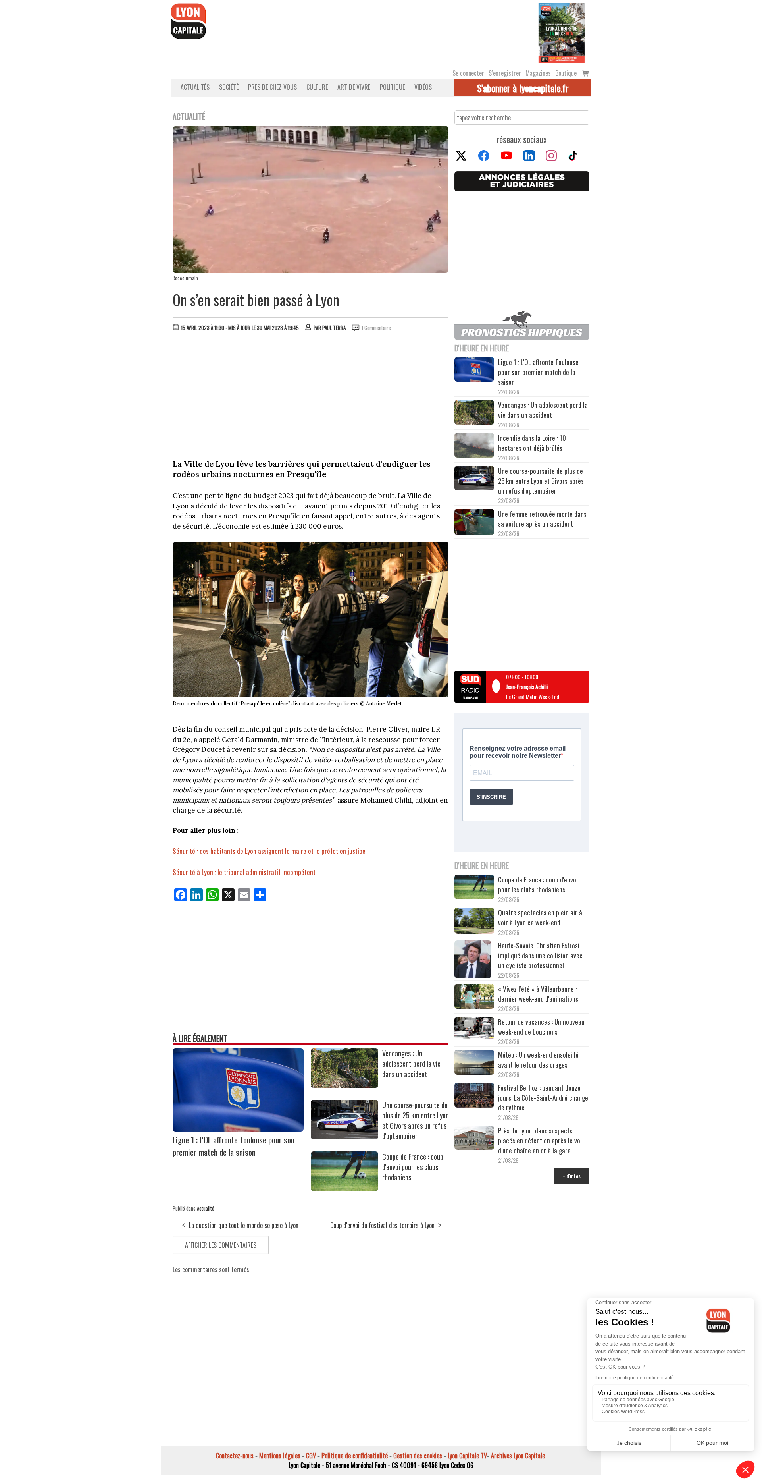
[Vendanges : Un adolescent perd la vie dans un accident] (344, 1085)
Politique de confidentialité (354, 1455)
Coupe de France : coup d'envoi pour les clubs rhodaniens (412, 1166)
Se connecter (468, 73)
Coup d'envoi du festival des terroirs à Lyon (382, 1225)
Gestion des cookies (417, 1455)
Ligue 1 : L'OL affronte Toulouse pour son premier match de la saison (233, 1145)
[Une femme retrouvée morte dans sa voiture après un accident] (474, 523)
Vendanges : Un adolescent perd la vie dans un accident (411, 1063)
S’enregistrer (505, 73)
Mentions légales (279, 1455)
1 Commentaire (376, 328)
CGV (311, 1455)
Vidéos (423, 87)
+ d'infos (571, 1176)
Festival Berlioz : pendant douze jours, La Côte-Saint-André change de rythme (543, 1097)
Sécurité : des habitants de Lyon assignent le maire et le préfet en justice (269, 851)
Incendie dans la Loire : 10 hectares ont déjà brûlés (532, 443)
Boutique (566, 73)
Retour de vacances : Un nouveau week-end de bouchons (541, 1027)
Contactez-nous (235, 1455)
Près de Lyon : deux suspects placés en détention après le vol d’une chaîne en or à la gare (540, 1140)
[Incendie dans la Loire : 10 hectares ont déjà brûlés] (474, 446)
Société (229, 87)
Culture (317, 87)
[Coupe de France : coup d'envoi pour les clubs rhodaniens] (344, 1188)
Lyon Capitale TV (467, 1455)
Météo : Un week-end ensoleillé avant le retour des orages (538, 1060)
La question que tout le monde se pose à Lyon (243, 1225)
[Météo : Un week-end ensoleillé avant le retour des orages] (474, 1063)
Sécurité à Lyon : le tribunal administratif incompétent (244, 872)
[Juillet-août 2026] (561, 32)
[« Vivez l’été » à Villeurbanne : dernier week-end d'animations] (474, 997)
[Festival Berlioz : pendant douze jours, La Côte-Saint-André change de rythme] (474, 1096)
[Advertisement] (311, 397)
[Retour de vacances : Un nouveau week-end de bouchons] (474, 1029)
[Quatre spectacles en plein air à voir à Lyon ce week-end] (474, 922)
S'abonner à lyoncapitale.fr (523, 88)
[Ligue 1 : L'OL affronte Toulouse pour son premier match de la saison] (238, 1128)
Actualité (205, 1208)
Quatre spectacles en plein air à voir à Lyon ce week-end (540, 917)
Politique (392, 87)
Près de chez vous (272, 87)
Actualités (195, 87)
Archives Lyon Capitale (518, 1455)
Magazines (538, 73)
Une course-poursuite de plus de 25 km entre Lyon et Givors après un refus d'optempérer (415, 1120)
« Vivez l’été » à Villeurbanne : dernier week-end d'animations (538, 994)
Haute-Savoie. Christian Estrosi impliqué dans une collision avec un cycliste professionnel (540, 955)
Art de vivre (353, 87)
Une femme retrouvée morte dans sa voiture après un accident (542, 519)
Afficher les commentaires (220, 1245)
